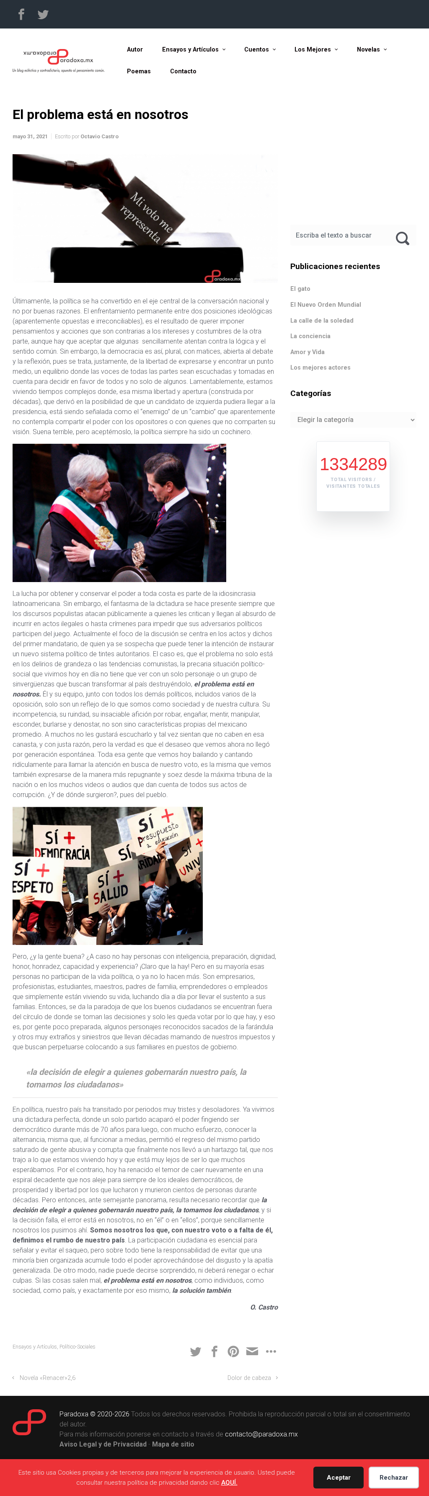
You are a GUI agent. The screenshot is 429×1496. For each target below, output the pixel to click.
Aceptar (339, 1477)
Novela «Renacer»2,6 (47, 1378)
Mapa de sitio (173, 1444)
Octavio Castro (99, 136)
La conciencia (310, 336)
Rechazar (394, 1477)
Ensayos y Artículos (35, 1346)
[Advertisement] (353, 158)
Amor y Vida (307, 352)
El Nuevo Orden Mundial (325, 304)
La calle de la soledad (322, 320)
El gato (300, 288)
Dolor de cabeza (249, 1378)
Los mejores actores (320, 367)
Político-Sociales (77, 1346)
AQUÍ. (229, 1482)
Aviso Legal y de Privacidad (103, 1444)
